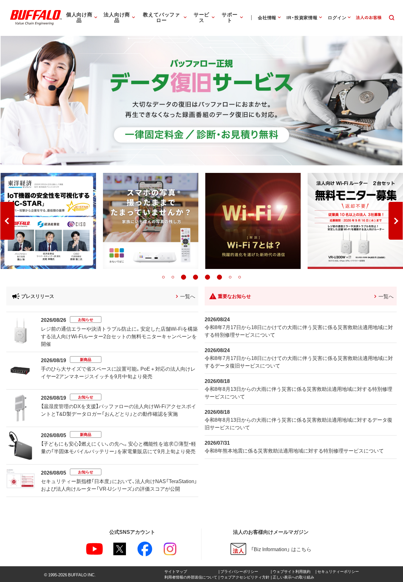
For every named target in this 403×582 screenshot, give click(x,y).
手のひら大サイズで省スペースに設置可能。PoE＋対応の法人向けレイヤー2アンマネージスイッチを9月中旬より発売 (118, 372)
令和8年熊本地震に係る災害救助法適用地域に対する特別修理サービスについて (294, 450)
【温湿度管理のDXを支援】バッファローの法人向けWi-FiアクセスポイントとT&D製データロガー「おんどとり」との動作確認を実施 (118, 409)
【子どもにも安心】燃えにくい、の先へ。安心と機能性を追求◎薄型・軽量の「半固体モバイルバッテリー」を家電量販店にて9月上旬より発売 (118, 447)
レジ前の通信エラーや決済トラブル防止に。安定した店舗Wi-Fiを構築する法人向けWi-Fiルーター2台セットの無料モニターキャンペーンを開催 (119, 336)
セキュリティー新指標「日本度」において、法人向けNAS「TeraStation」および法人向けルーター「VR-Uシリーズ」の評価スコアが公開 (119, 484)
